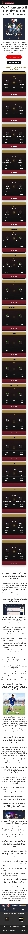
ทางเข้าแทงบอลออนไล (14, 62)
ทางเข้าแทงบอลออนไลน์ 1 (14, 57)
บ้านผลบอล (9, 930)
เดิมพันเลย (14, 94)
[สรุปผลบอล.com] (9, 2)
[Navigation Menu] (25, 2)
